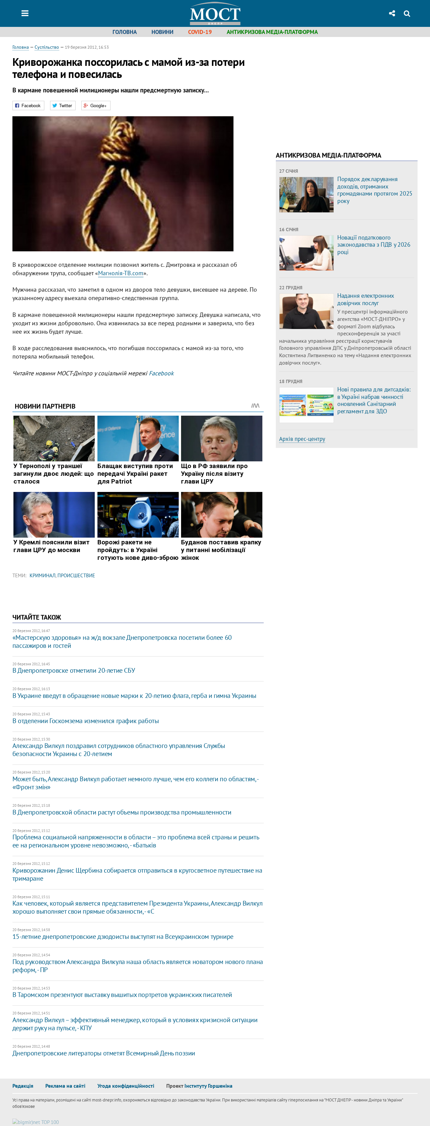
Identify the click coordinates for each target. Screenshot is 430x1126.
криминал (42, 575)
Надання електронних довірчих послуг (365, 299)
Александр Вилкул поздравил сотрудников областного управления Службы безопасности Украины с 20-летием (118, 749)
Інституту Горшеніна (208, 1085)
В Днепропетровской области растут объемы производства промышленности (121, 812)
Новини (162, 32)
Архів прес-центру (302, 439)
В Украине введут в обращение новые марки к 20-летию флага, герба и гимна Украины (134, 695)
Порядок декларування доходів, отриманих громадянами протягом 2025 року (375, 190)
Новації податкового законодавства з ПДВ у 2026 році (374, 245)
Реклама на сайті (65, 1085)
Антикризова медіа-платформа (272, 32)
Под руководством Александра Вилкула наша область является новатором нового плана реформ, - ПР (137, 965)
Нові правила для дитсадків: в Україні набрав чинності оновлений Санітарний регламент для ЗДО (373, 400)
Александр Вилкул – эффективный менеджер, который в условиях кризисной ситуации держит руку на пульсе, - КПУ (135, 1023)
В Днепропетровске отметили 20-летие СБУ (73, 670)
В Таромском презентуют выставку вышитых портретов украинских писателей (122, 994)
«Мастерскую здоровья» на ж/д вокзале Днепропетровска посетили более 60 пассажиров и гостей (122, 641)
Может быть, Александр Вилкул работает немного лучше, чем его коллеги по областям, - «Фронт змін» (135, 783)
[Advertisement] (332, 91)
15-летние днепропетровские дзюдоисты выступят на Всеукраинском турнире (122, 936)
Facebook (161, 373)
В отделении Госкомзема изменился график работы (85, 720)
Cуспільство (47, 47)
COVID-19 (200, 32)
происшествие (76, 575)
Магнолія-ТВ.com (120, 273)
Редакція (22, 1085)
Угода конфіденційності (125, 1085)
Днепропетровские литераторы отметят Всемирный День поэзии (103, 1053)
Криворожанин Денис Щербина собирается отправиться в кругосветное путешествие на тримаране (137, 874)
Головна (125, 32)
